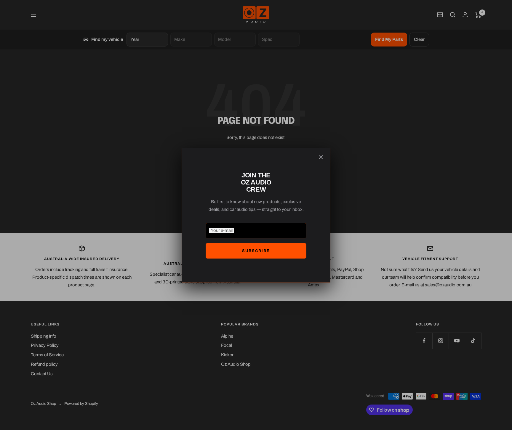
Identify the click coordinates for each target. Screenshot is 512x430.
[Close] (321, 157)
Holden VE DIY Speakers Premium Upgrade (74, 427)
